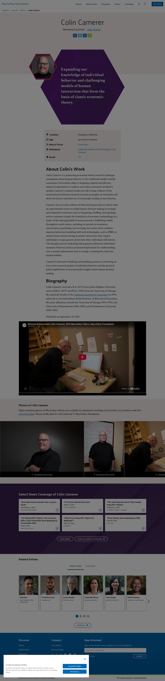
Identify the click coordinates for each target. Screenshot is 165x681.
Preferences (74, 671)
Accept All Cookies (74, 666)
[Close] (84, 659)
